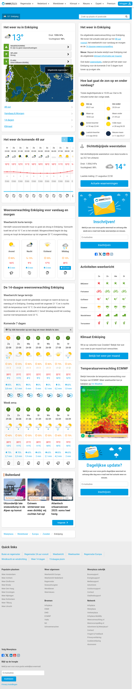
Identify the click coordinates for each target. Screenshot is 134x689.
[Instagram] (111, 254)
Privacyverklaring (94, 637)
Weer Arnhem (7, 578)
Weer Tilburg (7, 603)
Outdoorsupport (93, 589)
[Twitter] (100, 254)
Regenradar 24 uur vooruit (36, 554)
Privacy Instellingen (9, 684)
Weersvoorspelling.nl (95, 623)
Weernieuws (49, 592)
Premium (111, 3)
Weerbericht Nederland (53, 578)
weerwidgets (96, 62)
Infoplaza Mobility (94, 616)
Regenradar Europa (93, 554)
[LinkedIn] (104, 254)
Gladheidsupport (94, 596)
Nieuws (86, 3)
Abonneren (91, 644)
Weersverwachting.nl (95, 620)
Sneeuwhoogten (51, 585)
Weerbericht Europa (52, 574)
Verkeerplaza (92, 613)
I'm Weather (96, 384)
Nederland (42, 3)
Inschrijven (104, 245)
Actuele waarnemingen (104, 183)
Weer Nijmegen (8, 596)
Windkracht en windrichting (14, 559)
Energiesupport (93, 578)
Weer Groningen (8, 592)
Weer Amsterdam (9, 574)
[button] (39, 83)
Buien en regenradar (11, 554)
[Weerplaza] (9, 4)
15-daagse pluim (57, 559)
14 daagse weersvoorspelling (99, 46)
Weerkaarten (74, 554)
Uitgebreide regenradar (58, 70)
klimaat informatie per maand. (108, 56)
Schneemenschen (51, 627)
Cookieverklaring (94, 641)
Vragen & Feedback (95, 634)
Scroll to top (130, 685)
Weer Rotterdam (8, 599)
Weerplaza (91, 609)
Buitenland (12, 475)
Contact (90, 592)
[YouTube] (107, 254)
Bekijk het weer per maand (104, 355)
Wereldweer (58, 3)
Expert (99, 3)
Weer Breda (6, 585)
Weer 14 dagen (38, 559)
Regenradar (26, 3)
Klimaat (74, 3)
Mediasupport (93, 581)
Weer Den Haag (8, 589)
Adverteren (91, 585)
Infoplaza (48, 605)
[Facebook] (96, 254)
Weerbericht (58, 554)
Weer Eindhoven (8, 581)
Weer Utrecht (7, 606)
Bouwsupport (92, 574)
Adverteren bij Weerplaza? (97, 627)
